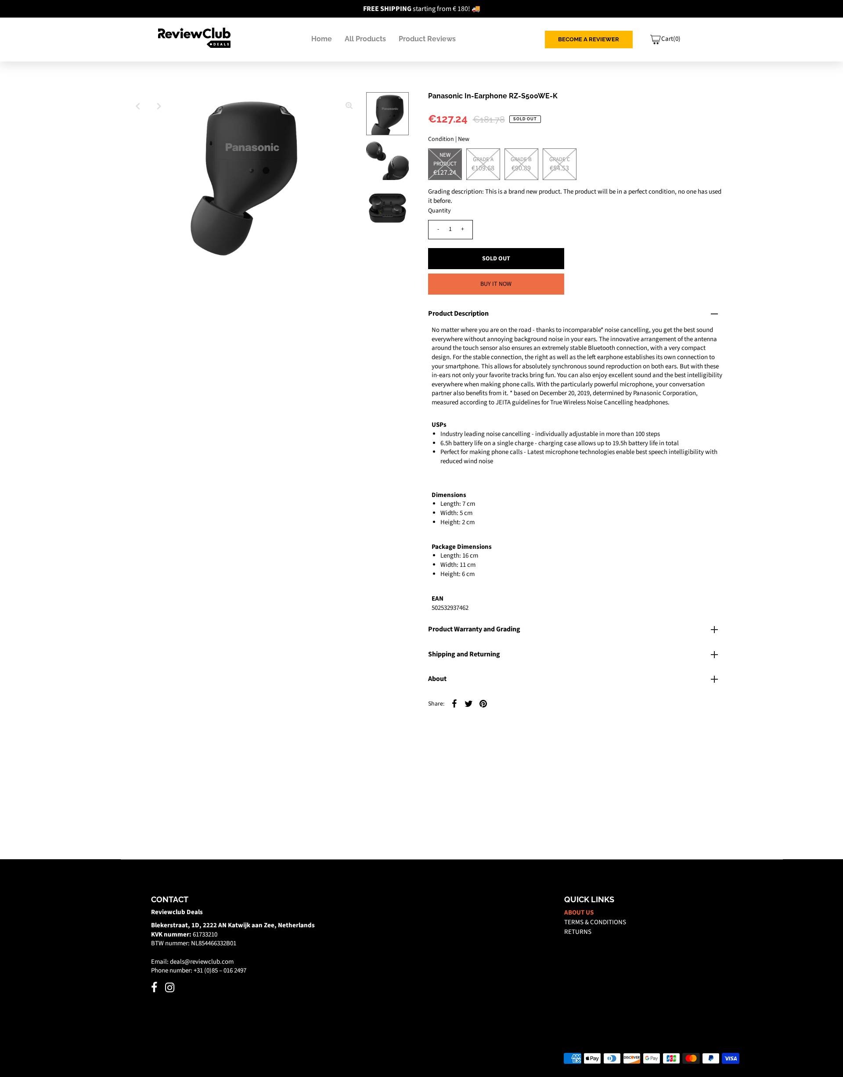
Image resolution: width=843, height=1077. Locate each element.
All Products (365, 39)
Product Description (458, 313)
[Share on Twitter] (469, 703)
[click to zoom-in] (349, 106)
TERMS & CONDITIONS (595, 922)
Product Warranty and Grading (474, 629)
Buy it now (496, 284)
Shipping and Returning (464, 654)
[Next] (159, 106)
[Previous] (138, 106)
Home (321, 39)
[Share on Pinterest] (483, 703)
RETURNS (577, 932)
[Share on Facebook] (454, 703)
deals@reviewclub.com (202, 961)
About (437, 679)
